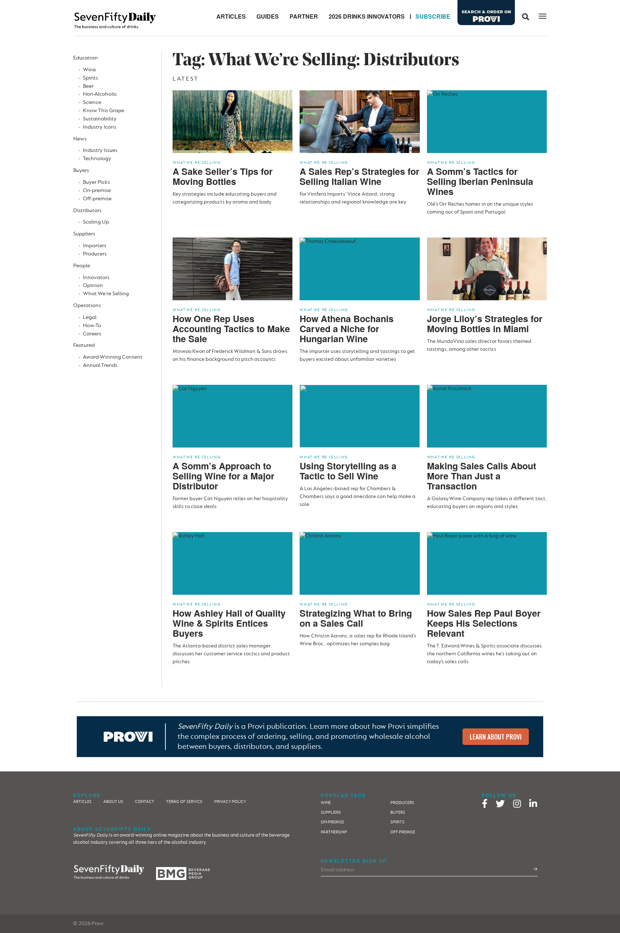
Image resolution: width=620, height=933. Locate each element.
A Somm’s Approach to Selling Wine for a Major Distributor (223, 475)
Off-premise (97, 198)
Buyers (81, 170)
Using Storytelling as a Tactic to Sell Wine (348, 470)
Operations (87, 305)
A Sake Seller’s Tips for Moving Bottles (223, 176)
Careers (92, 333)
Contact (144, 801)
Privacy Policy (230, 801)
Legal (90, 317)
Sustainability (100, 118)
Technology (97, 158)
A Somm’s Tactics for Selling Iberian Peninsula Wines (480, 181)
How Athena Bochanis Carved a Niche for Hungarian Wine (347, 328)
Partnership (334, 832)
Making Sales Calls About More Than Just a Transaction (481, 475)
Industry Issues (100, 150)
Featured (84, 345)
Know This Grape (103, 110)
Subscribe (432, 16)
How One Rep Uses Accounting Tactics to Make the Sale (231, 328)
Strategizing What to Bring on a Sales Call (356, 618)
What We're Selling (197, 162)
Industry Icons (99, 127)
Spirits (90, 78)
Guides (268, 16)
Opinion (93, 285)
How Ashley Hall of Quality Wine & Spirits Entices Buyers (229, 623)
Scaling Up (96, 222)
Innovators (96, 277)
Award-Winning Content (112, 357)
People (81, 265)
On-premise (97, 190)
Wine (89, 69)
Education (85, 57)
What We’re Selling (106, 293)
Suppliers (84, 233)
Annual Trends (100, 365)
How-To (92, 325)
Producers (95, 253)
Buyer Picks (96, 182)
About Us (113, 801)
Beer (88, 86)
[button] (523, 16)
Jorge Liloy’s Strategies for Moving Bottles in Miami (484, 323)
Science (92, 102)
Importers (94, 245)
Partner (304, 16)
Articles (231, 16)
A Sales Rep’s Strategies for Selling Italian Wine (359, 176)
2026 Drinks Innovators (367, 16)
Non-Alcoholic (100, 94)
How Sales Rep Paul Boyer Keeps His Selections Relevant (484, 623)
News (79, 138)
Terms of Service (184, 801)
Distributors (87, 210)
